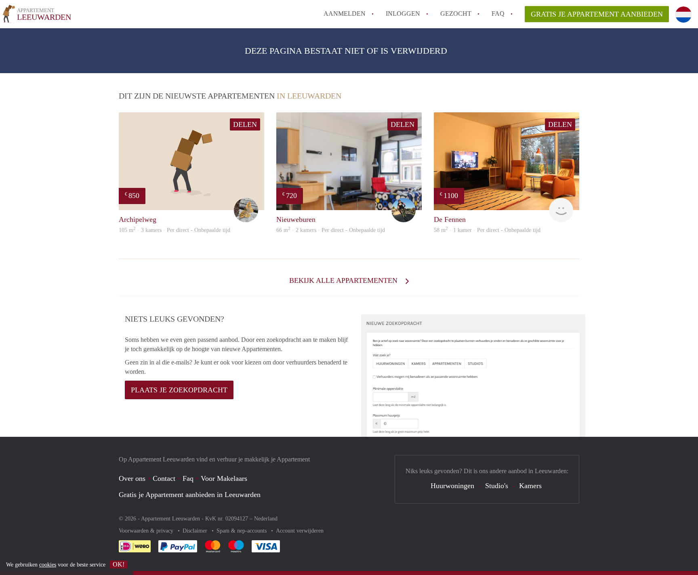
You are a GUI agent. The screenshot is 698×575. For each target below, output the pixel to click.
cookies (47, 565)
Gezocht (455, 13)
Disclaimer (196, 531)
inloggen (403, 13)
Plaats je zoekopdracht (179, 390)
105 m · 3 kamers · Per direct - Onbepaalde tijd (174, 230)
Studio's (496, 486)
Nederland (266, 519)
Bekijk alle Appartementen (344, 280)
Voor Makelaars (224, 478)
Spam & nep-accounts (242, 531)
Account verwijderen (300, 531)
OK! (118, 564)
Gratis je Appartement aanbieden (597, 14)
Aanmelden (345, 13)
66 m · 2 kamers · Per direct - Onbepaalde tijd (330, 230)
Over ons (132, 478)
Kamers (530, 486)
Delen (245, 124)
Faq (188, 478)
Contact (164, 478)
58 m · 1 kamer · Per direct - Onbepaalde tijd (487, 230)
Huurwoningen (452, 486)
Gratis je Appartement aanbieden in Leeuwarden (190, 495)
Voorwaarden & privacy (147, 531)
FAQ (498, 13)
